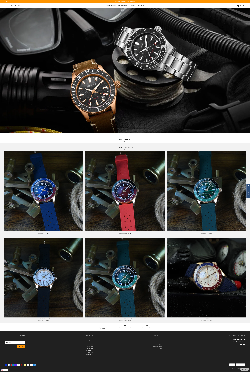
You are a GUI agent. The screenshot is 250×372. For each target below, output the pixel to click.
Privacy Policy (90, 352)
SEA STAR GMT (125, 139)
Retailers (160, 340)
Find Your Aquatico (122, 5)
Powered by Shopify (239, 368)
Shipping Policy (90, 344)
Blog (161, 348)
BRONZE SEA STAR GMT (125, 147)
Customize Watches (157, 346)
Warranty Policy (90, 348)
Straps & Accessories (111, 5)
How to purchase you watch (87, 342)
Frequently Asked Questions (87, 340)
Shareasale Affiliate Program (156, 344)
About (160, 337)
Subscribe (21, 346)
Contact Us (90, 337)
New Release (141, 5)
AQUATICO (233, 368)
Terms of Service (89, 354)
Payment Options (89, 350)
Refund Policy (90, 346)
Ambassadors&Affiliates (156, 342)
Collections (132, 5)
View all (125, 141)
